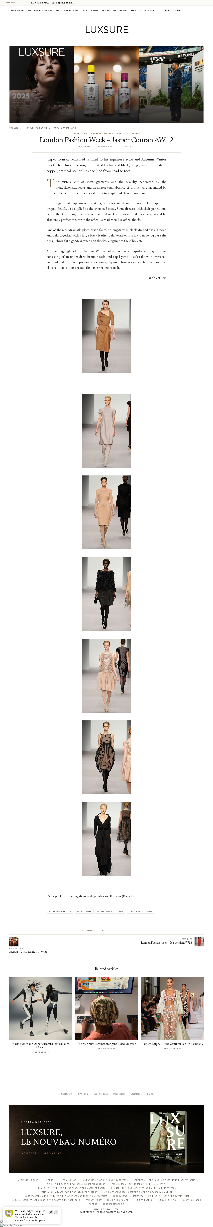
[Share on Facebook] (109, 930)
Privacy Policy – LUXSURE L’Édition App (108, 1200)
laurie (86, 146)
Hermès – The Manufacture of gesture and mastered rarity (71, 1188)
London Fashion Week (140, 911)
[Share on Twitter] (112, 930)
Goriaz (178, 10)
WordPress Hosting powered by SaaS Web (106, 1212)
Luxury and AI (147, 10)
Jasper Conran (105, 911)
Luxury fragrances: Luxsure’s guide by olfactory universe (137, 1192)
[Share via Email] (132, 930)
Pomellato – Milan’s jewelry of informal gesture (69, 1192)
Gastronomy (109, 10)
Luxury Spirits (167, 1200)
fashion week (84, 911)
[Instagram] (104, 40)
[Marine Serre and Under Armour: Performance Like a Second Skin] (40, 1008)
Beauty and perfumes (68, 10)
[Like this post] (105, 930)
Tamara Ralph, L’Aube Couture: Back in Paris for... (172, 1044)
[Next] (28, 2)
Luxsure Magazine (113, 1204)
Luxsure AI (164, 10)
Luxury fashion (144, 1200)
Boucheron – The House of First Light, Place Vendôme (164, 1180)
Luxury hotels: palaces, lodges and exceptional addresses (46, 1200)
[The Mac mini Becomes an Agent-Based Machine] (106, 1008)
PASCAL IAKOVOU (156, 117)
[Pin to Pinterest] (116, 930)
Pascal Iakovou (26, 117)
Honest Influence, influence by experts (105, 1180)
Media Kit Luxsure (28, 1180)
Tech (133, 10)
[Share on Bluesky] (128, 930)
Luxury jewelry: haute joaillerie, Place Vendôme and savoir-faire (151, 1196)
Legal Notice (69, 1180)
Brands (93, 1204)
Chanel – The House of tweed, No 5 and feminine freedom (143, 1188)
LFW (121, 911)
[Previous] (23, 2)
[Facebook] (95, 40)
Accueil (13, 128)
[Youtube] (113, 40)
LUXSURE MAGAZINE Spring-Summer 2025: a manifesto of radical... (68, 3)
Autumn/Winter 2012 (60, 911)
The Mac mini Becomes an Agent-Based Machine (106, 1044)
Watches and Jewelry (40, 10)
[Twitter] (100, 40)
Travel (123, 10)
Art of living (90, 10)
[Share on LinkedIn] (119, 930)
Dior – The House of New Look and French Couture (76, 1184)
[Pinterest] (109, 40)
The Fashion (17, 10)
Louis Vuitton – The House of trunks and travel (138, 1184)
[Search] (202, 10)
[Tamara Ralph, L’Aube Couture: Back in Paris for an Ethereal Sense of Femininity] (172, 1008)
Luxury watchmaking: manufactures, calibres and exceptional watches (65, 1196)
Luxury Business (191, 1200)
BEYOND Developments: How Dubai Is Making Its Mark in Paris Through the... (170, 107)
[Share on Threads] (125, 930)
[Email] (118, 40)
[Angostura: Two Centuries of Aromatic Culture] (106, 84)
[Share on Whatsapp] (122, 930)
